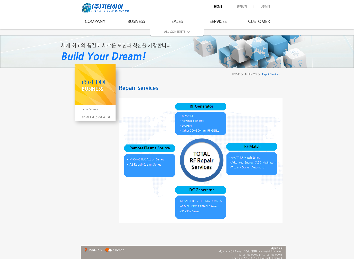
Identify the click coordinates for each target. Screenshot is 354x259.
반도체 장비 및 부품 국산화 (96, 117)
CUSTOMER (259, 21)
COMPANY (95, 21)
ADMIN (265, 6)
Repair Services (90, 109)
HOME (218, 6)
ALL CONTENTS (175, 31)
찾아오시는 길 (95, 250)
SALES (177, 21)
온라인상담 (118, 250)
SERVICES (218, 21)
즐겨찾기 (242, 6)
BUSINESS (136, 21)
